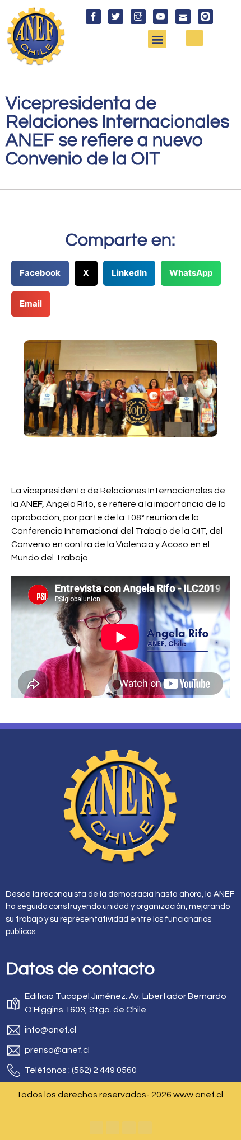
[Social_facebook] (93, 16)
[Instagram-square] (129, 1127)
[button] (157, 39)
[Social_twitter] (115, 16)
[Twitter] (112, 1127)
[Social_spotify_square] (205, 16)
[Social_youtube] (160, 16)
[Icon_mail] (183, 16)
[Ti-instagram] (138, 16)
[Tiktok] (145, 1127)
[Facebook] (96, 1127)
